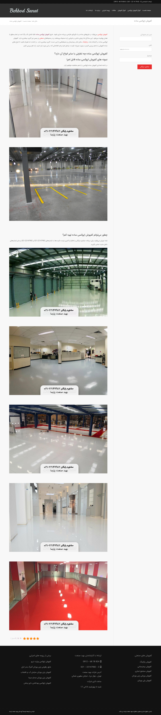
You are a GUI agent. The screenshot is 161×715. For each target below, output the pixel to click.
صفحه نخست (27, 21)
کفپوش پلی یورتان (144, 680)
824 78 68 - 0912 (120, 2)
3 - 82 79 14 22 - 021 (134, 2)
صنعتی (41, 38)
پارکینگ (85, 42)
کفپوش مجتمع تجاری (143, 671)
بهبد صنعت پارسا (128, 712)
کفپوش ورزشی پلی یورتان (141, 675)
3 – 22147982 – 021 (90, 667)
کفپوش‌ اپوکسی (102, 34)
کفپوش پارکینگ (145, 662)
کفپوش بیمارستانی (144, 666)
